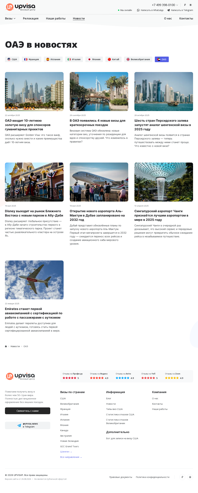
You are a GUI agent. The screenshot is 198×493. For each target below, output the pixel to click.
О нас (168, 18)
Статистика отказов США (120, 414)
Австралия (66, 435)
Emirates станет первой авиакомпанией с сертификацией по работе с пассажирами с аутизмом (33, 313)
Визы (8, 18)
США (63, 398)
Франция (65, 408)
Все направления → (71, 456)
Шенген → (66, 451)
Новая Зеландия (69, 440)
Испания (64, 419)
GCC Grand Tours (69, 446)
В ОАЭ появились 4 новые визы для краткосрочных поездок (97, 123)
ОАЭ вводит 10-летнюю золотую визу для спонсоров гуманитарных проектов (28, 125)
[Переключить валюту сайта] (185, 4)
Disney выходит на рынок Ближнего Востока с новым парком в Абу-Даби (34, 213)
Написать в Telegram (182, 10)
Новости (79, 18)
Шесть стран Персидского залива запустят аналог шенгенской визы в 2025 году (162, 125)
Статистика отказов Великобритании (117, 421)
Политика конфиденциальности (152, 477)
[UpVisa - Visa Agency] (20, 7)
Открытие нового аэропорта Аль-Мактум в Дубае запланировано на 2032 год (97, 215)
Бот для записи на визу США (122, 438)
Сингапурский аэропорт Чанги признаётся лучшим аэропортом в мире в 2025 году (161, 215)
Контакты (186, 18)
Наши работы (55, 18)
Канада (64, 430)
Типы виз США (114, 408)
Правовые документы (120, 477)
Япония (64, 425)
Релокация (31, 18)
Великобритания (69, 403)
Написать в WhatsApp (152, 10)
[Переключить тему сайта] (190, 4)
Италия (64, 414)
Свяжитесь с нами (28, 411)
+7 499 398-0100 (163, 5)
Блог (108, 398)
